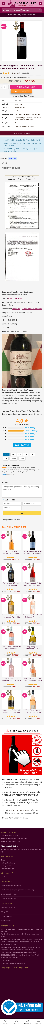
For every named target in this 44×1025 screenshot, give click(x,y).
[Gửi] (40, 10)
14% (16, 111)
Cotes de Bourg (31, 118)
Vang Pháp (32, 15)
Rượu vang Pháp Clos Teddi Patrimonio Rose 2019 (33, 680)
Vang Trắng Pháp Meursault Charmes (33, 648)
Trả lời (4, 474)
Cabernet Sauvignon (22, 126)
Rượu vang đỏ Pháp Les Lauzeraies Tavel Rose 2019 (32, 584)
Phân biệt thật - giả (7, 868)
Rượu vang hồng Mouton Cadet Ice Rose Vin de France (11, 680)
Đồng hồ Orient (6, 912)
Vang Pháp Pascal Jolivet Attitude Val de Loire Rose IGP (32, 711)
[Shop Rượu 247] (22, 3)
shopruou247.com (14, 841)
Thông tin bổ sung (11, 168)
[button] (40, 3)
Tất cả (6, 454)
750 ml (17, 123)
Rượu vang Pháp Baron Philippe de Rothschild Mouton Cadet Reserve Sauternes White (11, 616)
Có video (13, 458)
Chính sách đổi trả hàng (9, 894)
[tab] (22, 163)
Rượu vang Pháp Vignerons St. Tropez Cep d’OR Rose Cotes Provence (11, 553)
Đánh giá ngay (22, 445)
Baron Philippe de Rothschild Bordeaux (28, 114)
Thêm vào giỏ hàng (26, 87)
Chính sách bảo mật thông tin (11, 885)
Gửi (22, 513)
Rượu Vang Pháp (15, 298)
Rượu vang (22, 15)
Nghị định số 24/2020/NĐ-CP (20, 810)
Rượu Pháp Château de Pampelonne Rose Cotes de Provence (11, 648)
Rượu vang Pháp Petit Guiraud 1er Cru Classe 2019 (11, 711)
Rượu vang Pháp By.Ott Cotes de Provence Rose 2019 (32, 616)
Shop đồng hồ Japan (8, 908)
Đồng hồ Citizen (6, 916)
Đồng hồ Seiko (6, 920)
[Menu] (3, 3)
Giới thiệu (4, 877)
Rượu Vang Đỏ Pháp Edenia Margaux (11, 584)
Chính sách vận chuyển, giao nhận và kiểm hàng (17, 890)
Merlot (32, 126)
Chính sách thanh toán (8, 898)
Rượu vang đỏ (20, 107)
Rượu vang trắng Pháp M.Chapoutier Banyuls (33, 552)
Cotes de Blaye (20, 118)
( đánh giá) (16, 73)
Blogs (3, 860)
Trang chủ (11, 15)
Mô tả (4, 163)
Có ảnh (22, 458)
